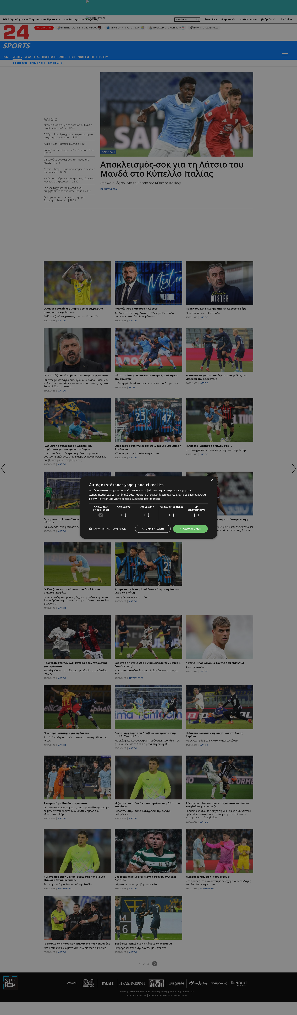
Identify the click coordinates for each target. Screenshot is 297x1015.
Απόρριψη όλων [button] (153, 528)
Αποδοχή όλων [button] (190, 528)
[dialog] (148, 507)
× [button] (211, 480)
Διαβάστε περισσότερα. (146, 499)
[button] (107, 529)
